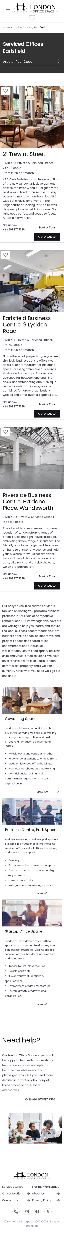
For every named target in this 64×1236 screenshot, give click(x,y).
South (28, 27)
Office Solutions (13, 1193)
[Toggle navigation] (8, 8)
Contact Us (10, 1200)
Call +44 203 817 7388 (40, 1099)
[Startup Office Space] (32, 913)
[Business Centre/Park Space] (32, 811)
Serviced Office (12, 1187)
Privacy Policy (41, 1200)
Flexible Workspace (45, 1187)
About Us (38, 1193)
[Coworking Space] (32, 700)
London (17, 27)
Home (6, 27)
